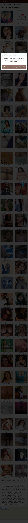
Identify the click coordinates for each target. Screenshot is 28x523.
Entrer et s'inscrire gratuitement (14, 67)
